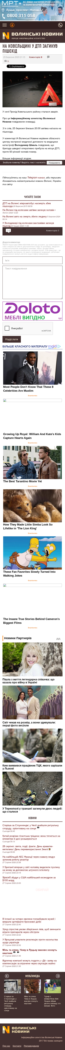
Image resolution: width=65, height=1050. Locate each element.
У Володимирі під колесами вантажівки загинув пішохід (28, 224)
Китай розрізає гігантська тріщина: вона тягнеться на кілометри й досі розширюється (31, 837)
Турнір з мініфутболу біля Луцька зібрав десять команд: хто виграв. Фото (52, 1001)
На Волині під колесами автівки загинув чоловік (28, 209)
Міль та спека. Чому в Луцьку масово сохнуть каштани (31, 1000)
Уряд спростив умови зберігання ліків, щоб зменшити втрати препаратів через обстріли (31, 930)
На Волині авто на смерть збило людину (24, 216)
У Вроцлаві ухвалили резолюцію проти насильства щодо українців (30, 941)
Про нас (6, 1045)
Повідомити (54, 162)
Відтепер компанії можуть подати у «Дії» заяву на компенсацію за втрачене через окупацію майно (29, 962)
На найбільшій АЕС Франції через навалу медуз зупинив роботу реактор (28, 858)
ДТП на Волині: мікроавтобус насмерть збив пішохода (26, 204)
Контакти (17, 1045)
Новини (32, 818)
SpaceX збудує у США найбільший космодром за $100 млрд (29, 879)
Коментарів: (35, 57)
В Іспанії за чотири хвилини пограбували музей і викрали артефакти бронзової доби (28, 920)
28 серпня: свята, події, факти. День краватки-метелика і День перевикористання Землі (27, 847)
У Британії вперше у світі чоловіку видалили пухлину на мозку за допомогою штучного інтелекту (31, 868)
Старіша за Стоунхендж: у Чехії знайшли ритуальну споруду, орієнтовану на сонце (30, 826)
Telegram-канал (36, 177)
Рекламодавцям (31, 1045)
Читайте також (32, 197)
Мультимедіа (32, 976)
